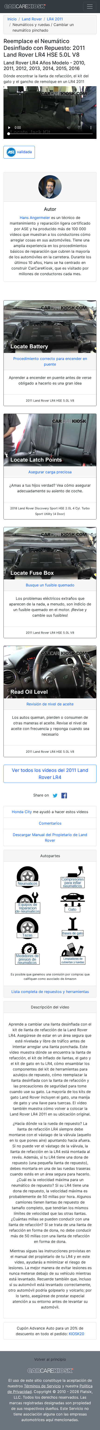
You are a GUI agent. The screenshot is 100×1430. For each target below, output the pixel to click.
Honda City (22, 811)
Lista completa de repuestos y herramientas (50, 991)
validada (24, 152)
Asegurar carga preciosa (50, 472)
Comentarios (50, 823)
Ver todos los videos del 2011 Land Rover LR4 (50, 773)
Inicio (12, 19)
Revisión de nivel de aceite (50, 704)
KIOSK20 (76, 1333)
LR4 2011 (55, 19)
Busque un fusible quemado (50, 585)
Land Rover (32, 19)
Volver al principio (50, 1359)
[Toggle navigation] (89, 6)
